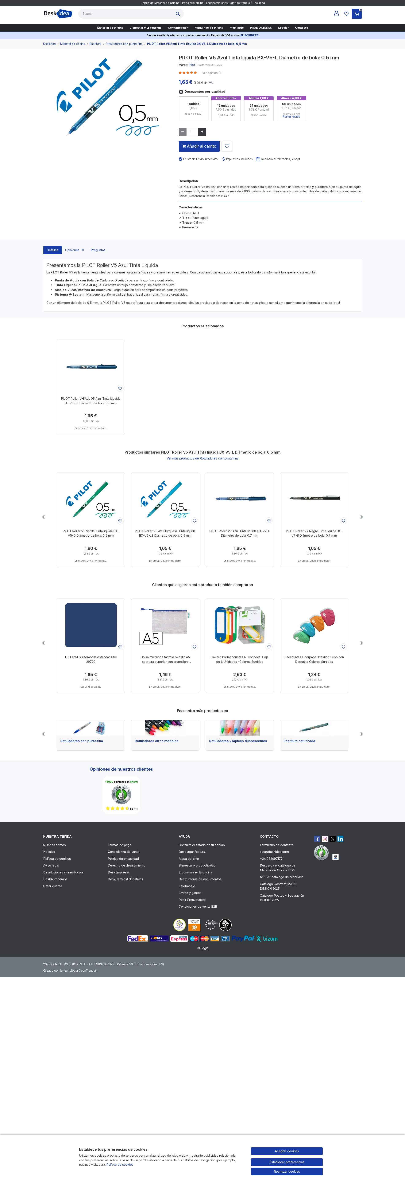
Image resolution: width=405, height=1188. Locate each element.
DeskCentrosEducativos (125, 879)
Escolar (283, 27)
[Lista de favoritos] (347, 14)
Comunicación (178, 27)
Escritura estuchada (299, 741)
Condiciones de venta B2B (198, 906)
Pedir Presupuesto (192, 900)
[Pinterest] (322, 852)
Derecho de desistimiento (126, 865)
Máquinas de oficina (209, 27)
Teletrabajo (187, 886)
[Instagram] (325, 839)
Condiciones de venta (123, 852)
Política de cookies (57, 859)
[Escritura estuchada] (314, 728)
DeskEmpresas (119, 872)
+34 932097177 (271, 859)
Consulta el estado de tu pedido (202, 845)
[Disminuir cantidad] (183, 132)
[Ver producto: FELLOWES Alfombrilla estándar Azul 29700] (91, 625)
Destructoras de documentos (200, 879)
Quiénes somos (54, 845)
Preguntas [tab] (98, 250)
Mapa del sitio (189, 859)
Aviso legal (51, 865)
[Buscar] (179, 14)
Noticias (49, 852)
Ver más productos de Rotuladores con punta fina (203, 458)
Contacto (301, 27)
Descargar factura (192, 852)
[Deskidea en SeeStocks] (335, 857)
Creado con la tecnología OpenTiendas (70, 970)
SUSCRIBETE (249, 35)
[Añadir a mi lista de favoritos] (226, 146)
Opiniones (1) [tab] (74, 250)
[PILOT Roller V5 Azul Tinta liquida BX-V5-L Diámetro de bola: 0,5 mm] (107, 98)
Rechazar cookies (287, 1171)
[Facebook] (317, 839)
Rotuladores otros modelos (156, 741)
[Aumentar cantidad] (202, 132)
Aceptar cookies (287, 1151)
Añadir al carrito (201, 146)
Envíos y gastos (190, 893)
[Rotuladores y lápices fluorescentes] (240, 728)
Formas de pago (119, 845)
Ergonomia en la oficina (195, 872)
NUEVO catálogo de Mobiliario (282, 877)
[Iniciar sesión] (336, 14)
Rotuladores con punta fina (81, 741)
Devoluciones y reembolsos (63, 872)
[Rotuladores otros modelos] (165, 728)
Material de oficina (110, 27)
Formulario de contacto (276, 845)
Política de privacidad (123, 859)
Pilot (192, 65)
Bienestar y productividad (197, 865)
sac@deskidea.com (274, 852)
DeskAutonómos (55, 879)
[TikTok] (340, 839)
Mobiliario (237, 27)
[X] (332, 839)
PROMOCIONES (261, 27)
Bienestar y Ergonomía (146, 27)
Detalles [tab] (52, 250)
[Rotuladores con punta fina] (91, 728)
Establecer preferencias (286, 1162)
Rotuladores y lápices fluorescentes (238, 741)
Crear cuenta (52, 886)
